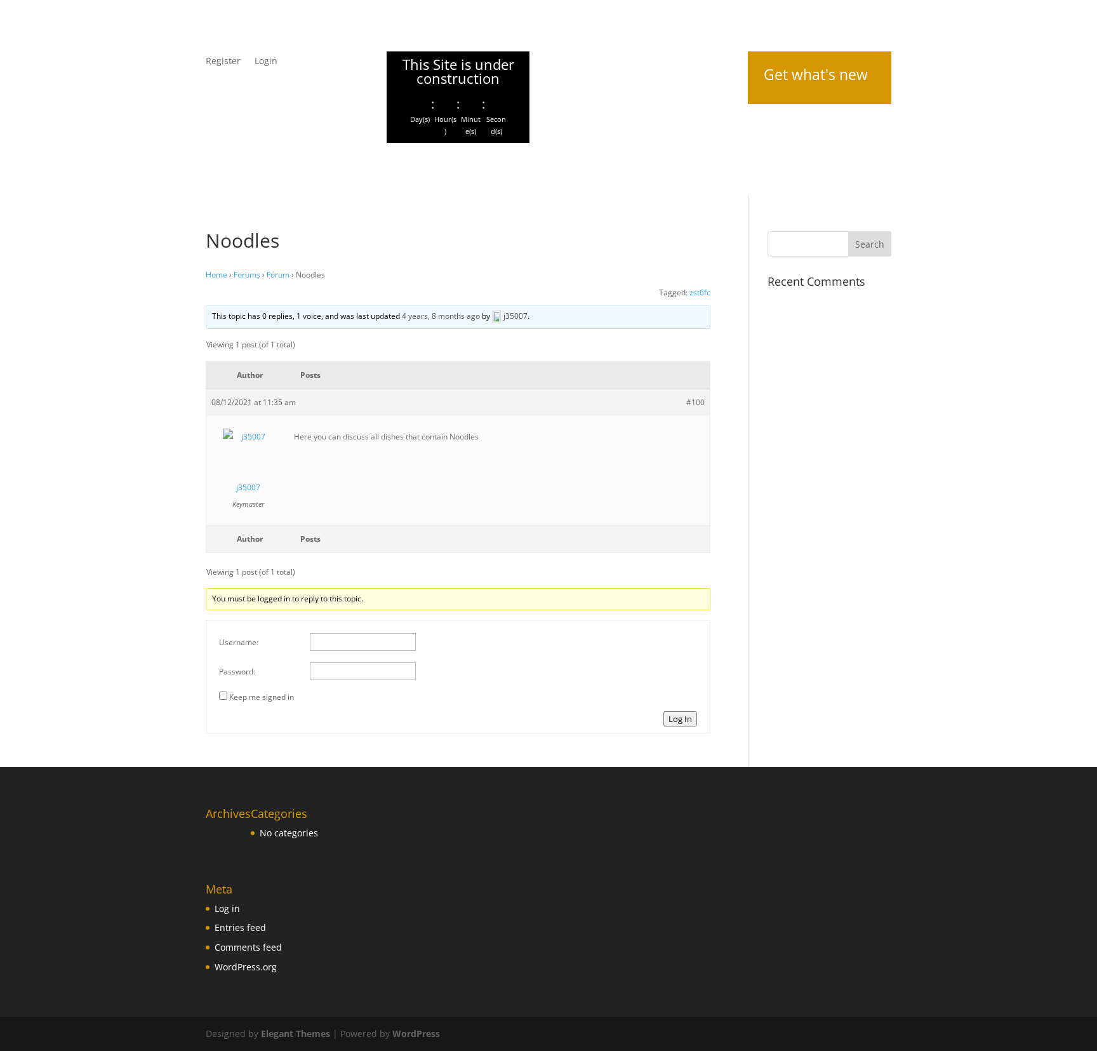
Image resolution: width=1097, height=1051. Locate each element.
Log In (680, 719)
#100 (695, 402)
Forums (247, 274)
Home (216, 274)
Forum (278, 274)
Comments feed (248, 947)
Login (266, 62)
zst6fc (699, 292)
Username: (238, 642)
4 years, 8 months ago (441, 316)
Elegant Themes (295, 1034)
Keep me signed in (261, 697)
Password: (237, 671)
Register (223, 62)
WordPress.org (246, 967)
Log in (227, 908)
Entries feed (240, 927)
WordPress (416, 1034)
